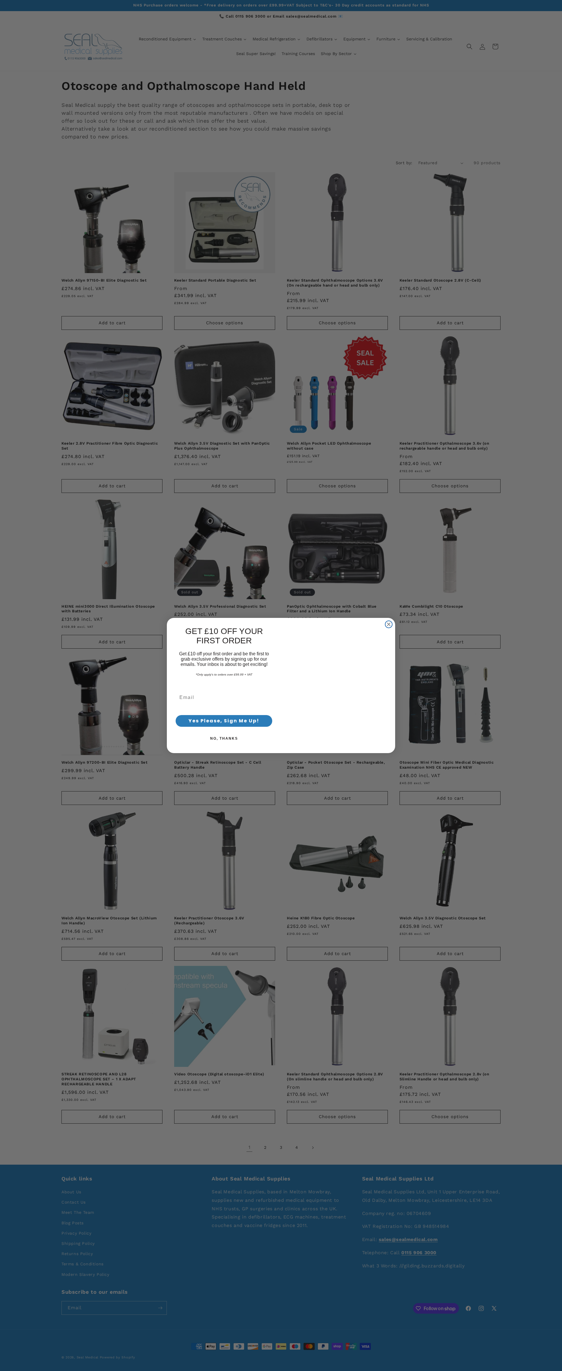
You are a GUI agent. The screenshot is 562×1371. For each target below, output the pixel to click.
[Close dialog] (388, 611)
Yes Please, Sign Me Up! (224, 720)
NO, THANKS (224, 738)
